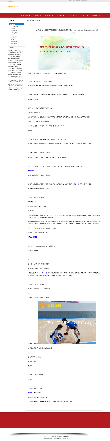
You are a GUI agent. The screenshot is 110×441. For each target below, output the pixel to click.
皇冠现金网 (56, 438)
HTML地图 (66, 436)
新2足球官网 (84, 15)
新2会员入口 (96, 15)
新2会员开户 (35, 20)
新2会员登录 (14, 43)
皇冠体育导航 (45, 438)
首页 (13, 15)
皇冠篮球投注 (72, 15)
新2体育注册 (49, 15)
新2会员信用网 (25, 15)
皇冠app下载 (60, 15)
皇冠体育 (51, 438)
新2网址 (66, 438)
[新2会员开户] (13, 7)
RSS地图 (61, 436)
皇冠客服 (61, 438)
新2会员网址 (14, 41)
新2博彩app (37, 15)
